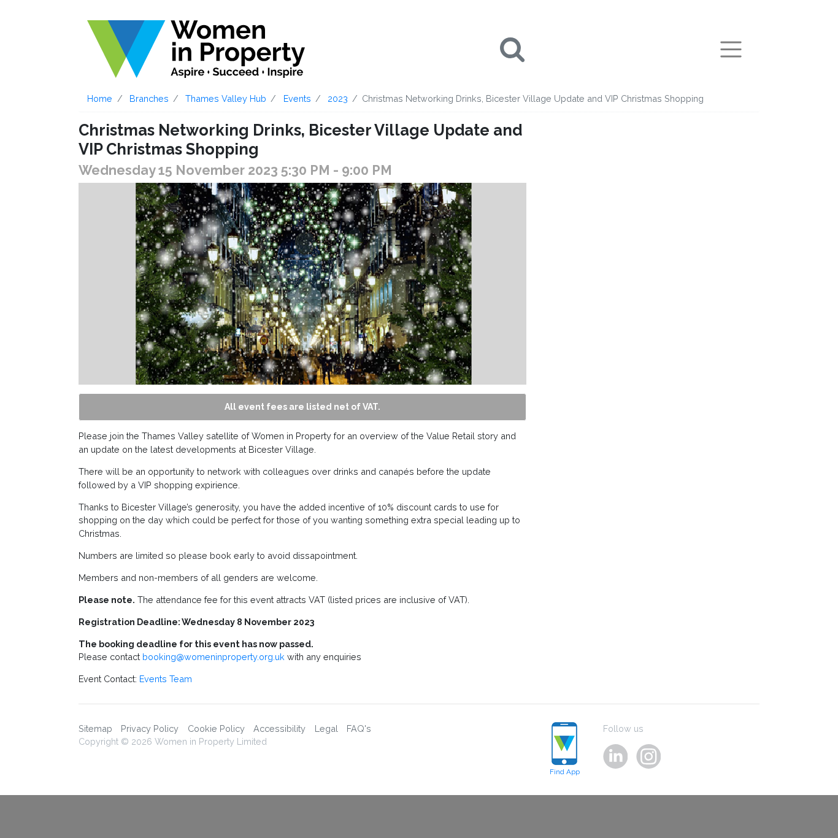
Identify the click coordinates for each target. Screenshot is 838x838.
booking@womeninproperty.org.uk (213, 657)
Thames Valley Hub (225, 98)
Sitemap (95, 728)
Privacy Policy (150, 728)
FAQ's (359, 728)
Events (297, 98)
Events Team (165, 679)
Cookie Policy (216, 728)
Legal (326, 728)
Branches (149, 98)
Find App (565, 771)
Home (99, 98)
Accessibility (279, 728)
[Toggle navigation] (731, 49)
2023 (338, 98)
